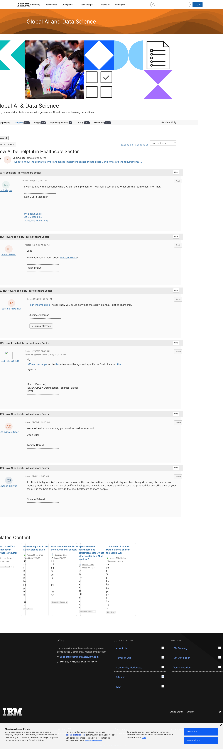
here (144, 737)
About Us (121, 648)
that (119, 364)
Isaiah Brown (9, 254)
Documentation (182, 667)
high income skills (39, 304)
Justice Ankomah (11, 308)
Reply (178, 181)
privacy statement (93, 740)
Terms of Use (123, 657)
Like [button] (176, 172)
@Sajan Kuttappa (37, 364)
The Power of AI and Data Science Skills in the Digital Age (118, 549)
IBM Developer (181, 657)
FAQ (118, 686)
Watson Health (68, 257)
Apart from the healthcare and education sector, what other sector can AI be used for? (91, 553)
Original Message (42, 326)
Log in (197, 4)
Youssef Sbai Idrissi (35, 555)
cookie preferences (75, 734)
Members (102, 122)
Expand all (127, 144)
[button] (68, 4)
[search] (153, 4)
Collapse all (141, 144)
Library (82, 122)
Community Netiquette (129, 667)
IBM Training (180, 648)
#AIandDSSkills (33, 213)
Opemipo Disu (61, 555)
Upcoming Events (60, 122)
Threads (22, 122)
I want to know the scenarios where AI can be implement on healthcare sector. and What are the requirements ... (77, 161)
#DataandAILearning (36, 220)
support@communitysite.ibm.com (79, 656)
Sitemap (120, 677)
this (57, 364)
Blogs (39, 122)
